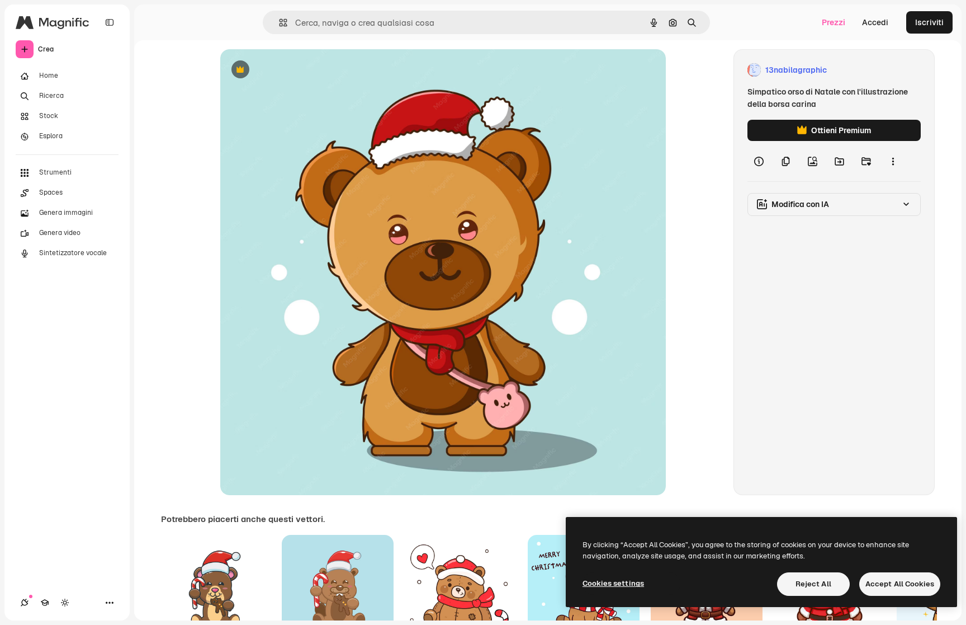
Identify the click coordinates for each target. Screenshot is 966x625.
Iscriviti (929, 22)
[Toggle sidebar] (110, 22)
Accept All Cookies (899, 584)
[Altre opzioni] (893, 161)
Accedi (875, 22)
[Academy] (45, 603)
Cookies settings (613, 583)
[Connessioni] (25, 603)
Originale (294, 70)
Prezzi (833, 22)
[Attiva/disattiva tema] (65, 603)
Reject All (813, 584)
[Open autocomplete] (278, 22)
